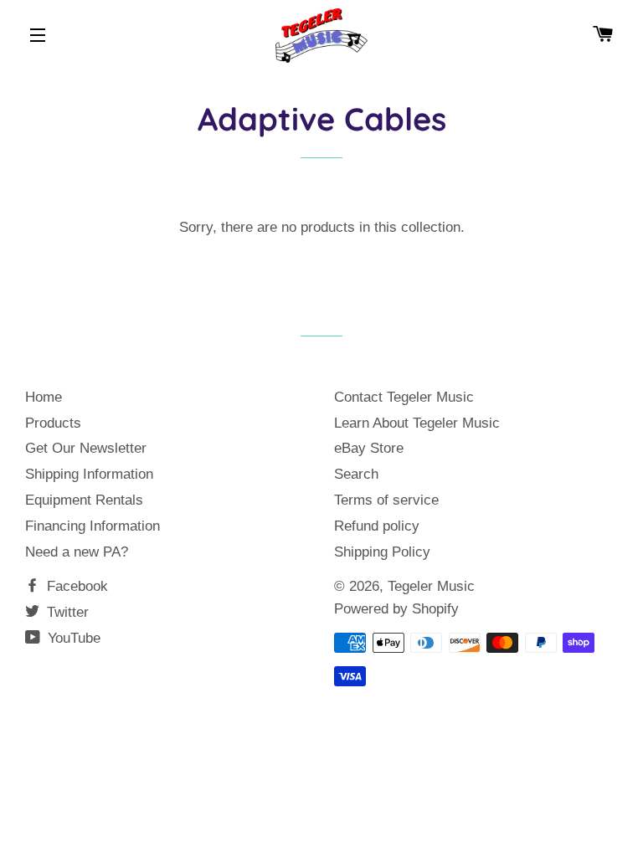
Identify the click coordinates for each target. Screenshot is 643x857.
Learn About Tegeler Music (417, 423)
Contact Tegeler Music (404, 397)
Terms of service (386, 500)
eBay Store (369, 448)
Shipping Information (89, 474)
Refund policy (376, 526)
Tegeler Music (431, 586)
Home (43, 397)
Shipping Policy (382, 552)
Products (53, 423)
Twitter (66, 612)
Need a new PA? (76, 552)
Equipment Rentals (84, 500)
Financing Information (92, 526)
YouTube (72, 638)
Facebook (75, 586)
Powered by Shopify (396, 609)
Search (356, 474)
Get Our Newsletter (86, 448)
